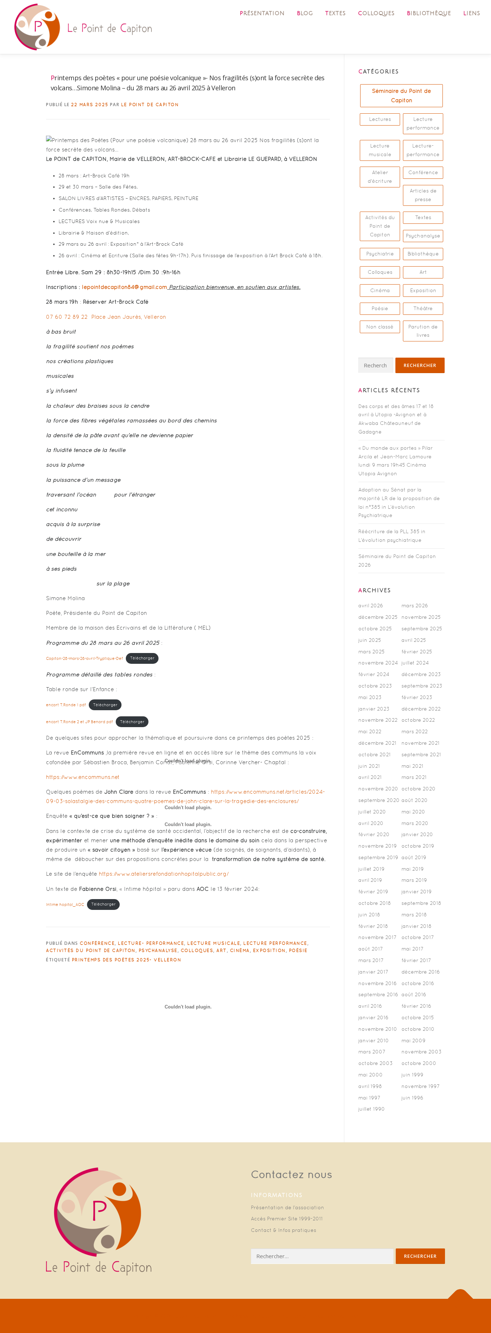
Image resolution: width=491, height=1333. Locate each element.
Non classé (380, 327)
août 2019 (413, 857)
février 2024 (373, 674)
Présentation (262, 13)
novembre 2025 (421, 617)
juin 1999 (412, 1075)
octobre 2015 (417, 1017)
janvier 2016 (373, 1017)
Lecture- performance (423, 150)
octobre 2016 (417, 983)
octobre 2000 (418, 1063)
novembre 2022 (378, 720)
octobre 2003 (375, 1063)
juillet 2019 (371, 869)
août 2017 (370, 949)
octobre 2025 (375, 628)
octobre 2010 (418, 1029)
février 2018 (373, 926)
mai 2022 (369, 731)
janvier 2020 (417, 834)
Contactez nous (291, 1174)
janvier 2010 (373, 1040)
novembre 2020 (378, 789)
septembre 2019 (378, 857)
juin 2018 (369, 914)
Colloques (376, 13)
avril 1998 (370, 1086)
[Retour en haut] (460, 1299)
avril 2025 (413, 640)
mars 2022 (414, 731)
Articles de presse (423, 195)
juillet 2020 (372, 812)
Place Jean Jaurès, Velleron (128, 317)
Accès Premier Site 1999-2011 (287, 1218)
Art (423, 272)
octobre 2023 (375, 686)
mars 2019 (414, 880)
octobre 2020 (418, 789)
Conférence (423, 172)
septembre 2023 (421, 686)
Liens (471, 13)
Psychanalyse (423, 236)
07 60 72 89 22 (67, 317)
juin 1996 (412, 1098)
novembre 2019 (377, 846)
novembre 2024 (378, 663)
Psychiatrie (380, 254)
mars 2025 (371, 651)
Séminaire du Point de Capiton (401, 95)
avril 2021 (370, 777)
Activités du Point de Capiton (380, 225)
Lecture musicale (380, 150)
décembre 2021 (377, 743)
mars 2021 (414, 777)
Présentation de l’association (287, 1207)
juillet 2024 (415, 663)
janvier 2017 (373, 972)
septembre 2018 (421, 903)
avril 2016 (370, 1006)
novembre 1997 (420, 1086)
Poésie (380, 308)
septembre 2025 (421, 628)
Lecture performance (423, 123)
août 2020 (414, 800)
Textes (335, 13)
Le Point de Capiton (150, 104)
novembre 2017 (377, 937)
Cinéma (380, 290)
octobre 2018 (374, 903)
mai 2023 (370, 697)
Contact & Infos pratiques (283, 1230)
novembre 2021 (420, 743)
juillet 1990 (371, 1109)
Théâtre (423, 308)
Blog (305, 13)
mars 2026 (414, 605)
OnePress (236, 1316)
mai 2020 (413, 812)
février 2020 (374, 834)
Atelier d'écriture (380, 176)
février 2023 (416, 697)
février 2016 (416, 1006)
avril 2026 (370, 605)
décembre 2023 (421, 674)
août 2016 (413, 994)
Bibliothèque (429, 13)
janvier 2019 (416, 891)
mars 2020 (414, 823)
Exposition (423, 290)
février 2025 (416, 651)
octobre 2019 (417, 846)
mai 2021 (412, 766)
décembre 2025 (378, 617)
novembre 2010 (377, 1029)
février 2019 (373, 891)
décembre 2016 (420, 972)
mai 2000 (370, 1075)
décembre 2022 (421, 709)
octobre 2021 (374, 754)
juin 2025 (369, 640)
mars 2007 (371, 1052)
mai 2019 (412, 869)
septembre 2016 (378, 994)
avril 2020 (371, 823)
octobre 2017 (417, 937)
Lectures (380, 119)
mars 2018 (414, 914)
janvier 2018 (416, 926)
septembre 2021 (421, 754)
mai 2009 (413, 1040)
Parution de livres (423, 331)
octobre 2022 (418, 720)
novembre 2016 (377, 983)
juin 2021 (369, 766)
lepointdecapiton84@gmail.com (124, 287)
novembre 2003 (421, 1052)
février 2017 (416, 960)
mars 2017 (371, 960)
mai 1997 (369, 1098)
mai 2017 (412, 949)
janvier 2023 (374, 709)
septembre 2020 (379, 800)
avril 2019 (370, 880)
